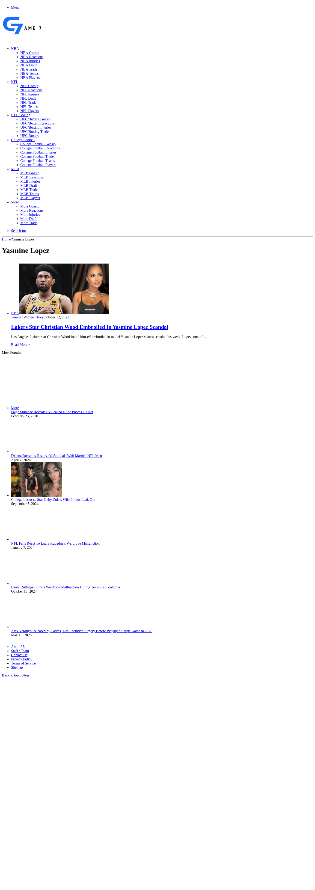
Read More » (20, 345)
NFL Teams (29, 107)
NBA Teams (29, 73)
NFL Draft (28, 98)
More (15, 202)
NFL (14, 82)
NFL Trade (28, 102)
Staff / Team (20, 651)
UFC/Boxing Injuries (35, 127)
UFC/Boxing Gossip (35, 119)
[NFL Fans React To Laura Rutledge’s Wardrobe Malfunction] (36, 539)
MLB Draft (28, 185)
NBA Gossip (29, 53)
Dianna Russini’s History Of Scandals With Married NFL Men (56, 456)
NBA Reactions (31, 57)
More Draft (28, 219)
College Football (23, 140)
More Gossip (29, 206)
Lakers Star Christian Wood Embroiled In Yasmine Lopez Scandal (89, 327)
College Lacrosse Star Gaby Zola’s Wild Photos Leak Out (53, 499)
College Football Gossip (38, 144)
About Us (18, 647)
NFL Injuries (29, 94)
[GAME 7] (22, 35)
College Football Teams (37, 161)
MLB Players (30, 198)
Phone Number (102, 840)
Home (6, 239)
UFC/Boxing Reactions (37, 123)
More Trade (28, 223)
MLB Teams (29, 194)
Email (62, 840)
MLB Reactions (32, 177)
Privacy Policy (21, 659)
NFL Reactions (31, 90)
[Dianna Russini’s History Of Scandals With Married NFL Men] (36, 452)
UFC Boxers (29, 136)
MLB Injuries (30, 181)
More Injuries (30, 215)
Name (30, 840)
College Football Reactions (40, 148)
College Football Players (38, 165)
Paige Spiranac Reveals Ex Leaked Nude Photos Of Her (52, 412)
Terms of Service (23, 663)
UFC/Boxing (20, 115)
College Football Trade (37, 156)
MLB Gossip (29, 173)
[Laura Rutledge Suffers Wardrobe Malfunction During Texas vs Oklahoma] (36, 583)
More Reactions (31, 210)
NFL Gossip (29, 86)
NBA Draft (28, 65)
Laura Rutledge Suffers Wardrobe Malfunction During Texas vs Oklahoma (65, 587)
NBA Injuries (30, 61)
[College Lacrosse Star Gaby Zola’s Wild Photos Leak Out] (36, 495)
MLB (15, 169)
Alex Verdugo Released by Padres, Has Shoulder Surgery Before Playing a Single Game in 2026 (81, 631)
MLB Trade (29, 190)
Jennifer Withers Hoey (27, 317)
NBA (15, 48)
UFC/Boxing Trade (34, 132)
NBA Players (30, 78)
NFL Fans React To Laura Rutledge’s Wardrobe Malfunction (55, 543)
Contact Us (19, 655)
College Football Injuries (38, 152)
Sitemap (17, 667)
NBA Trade (28, 69)
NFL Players (29, 111)
